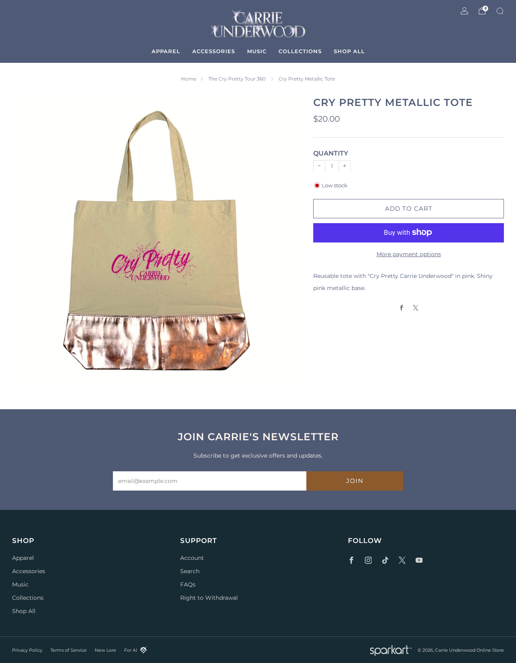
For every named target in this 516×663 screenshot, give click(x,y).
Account (192, 557)
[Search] (500, 11)
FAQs (188, 584)
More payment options (409, 253)
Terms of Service (68, 650)
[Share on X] (416, 307)
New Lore (105, 650)
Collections (300, 51)
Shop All (349, 51)
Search (190, 571)
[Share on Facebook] (401, 307)
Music (256, 51)
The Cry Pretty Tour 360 (237, 79)
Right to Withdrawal (209, 597)
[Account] (464, 11)
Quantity (330, 153)
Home (188, 79)
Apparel (166, 51)
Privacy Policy (27, 650)
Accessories (213, 51)
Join (354, 481)
